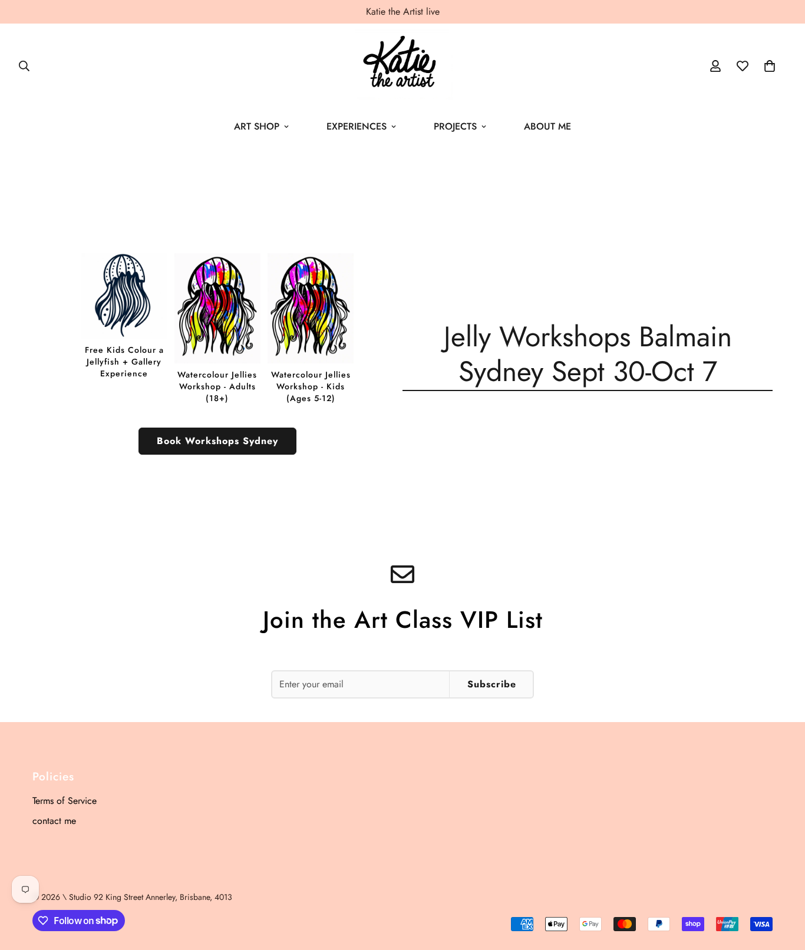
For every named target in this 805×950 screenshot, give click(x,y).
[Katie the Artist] (402, 66)
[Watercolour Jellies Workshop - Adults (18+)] (217, 328)
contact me (54, 820)
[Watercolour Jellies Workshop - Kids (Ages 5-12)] (311, 328)
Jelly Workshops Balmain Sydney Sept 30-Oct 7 (588, 354)
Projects (455, 126)
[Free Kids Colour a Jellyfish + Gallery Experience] (124, 316)
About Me (547, 126)
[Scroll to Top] (782, 885)
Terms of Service (64, 800)
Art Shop (256, 126)
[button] (769, 66)
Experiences (356, 126)
